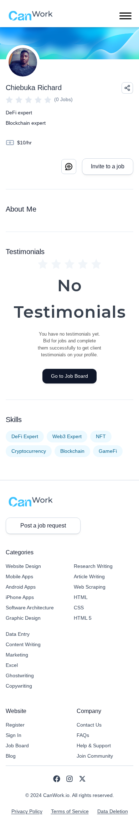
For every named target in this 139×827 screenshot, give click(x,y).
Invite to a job (107, 166)
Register (15, 725)
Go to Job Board (69, 376)
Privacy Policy (26, 811)
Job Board (17, 745)
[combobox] (127, 88)
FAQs (83, 735)
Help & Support (94, 745)
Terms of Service (70, 811)
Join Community (95, 756)
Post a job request (43, 526)
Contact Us (89, 725)
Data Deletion (112, 811)
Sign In (13, 735)
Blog (11, 756)
